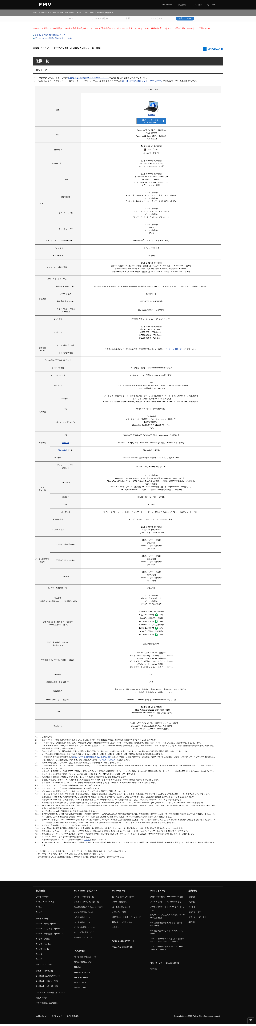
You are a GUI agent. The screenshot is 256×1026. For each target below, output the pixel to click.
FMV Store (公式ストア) (86, 890)
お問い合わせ (41, 1016)
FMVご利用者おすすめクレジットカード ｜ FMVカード (167, 924)
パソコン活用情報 (119, 902)
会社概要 (192, 897)
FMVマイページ (158, 890)
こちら (87, 840)
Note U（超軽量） (43, 939)
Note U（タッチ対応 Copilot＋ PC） (50, 929)
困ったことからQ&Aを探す (123, 897)
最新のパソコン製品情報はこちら (50, 35)
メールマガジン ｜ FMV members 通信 (165, 902)
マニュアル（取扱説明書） (123, 947)
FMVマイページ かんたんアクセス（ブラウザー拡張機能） (167, 916)
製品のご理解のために (83, 962)
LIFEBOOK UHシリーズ (85, 12)
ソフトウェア (156, 18)
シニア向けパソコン (82, 922)
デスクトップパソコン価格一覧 (86, 902)
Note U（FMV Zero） (44, 944)
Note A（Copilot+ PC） (45, 902)
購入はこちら (185, 18)
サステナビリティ (195, 912)
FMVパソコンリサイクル (122, 922)
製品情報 (182, 5)
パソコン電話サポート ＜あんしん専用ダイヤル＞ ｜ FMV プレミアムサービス (167, 940)
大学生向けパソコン (82, 917)
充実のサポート (80, 987)
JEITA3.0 (102, 760)
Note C (39, 954)
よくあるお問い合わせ (121, 907)
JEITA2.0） (112, 760)
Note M (39, 959)
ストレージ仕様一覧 (173, 349)
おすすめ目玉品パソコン (84, 912)
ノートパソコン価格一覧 (84, 897)
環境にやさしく (80, 982)
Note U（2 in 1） (43, 949)
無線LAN (65, 443)
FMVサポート (168, 5)
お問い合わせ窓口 (119, 912)
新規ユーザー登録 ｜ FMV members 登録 (166, 897)
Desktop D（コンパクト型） (47, 986)
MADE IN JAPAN (81, 977)
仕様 (128, 18)
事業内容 (192, 902)
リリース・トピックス (197, 917)
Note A (38, 907)
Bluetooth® (62, 450)
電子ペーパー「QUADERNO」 (165, 963)
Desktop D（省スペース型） (47, 981)
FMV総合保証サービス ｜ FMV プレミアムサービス (167, 932)
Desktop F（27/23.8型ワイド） (48, 976)
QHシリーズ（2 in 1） (45, 964)
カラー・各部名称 (99, 18)
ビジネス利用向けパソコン (85, 927)
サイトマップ (56, 1016)
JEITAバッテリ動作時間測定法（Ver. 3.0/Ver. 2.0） (92, 757)
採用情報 (192, 922)
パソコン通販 (196, 5)
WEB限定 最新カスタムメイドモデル (89, 907)
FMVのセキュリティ (82, 972)
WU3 (71, 19)
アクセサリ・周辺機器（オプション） (51, 993)
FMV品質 (77, 967)
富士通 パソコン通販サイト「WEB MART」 (88, 77)
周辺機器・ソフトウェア (84, 937)
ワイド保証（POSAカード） (85, 957)
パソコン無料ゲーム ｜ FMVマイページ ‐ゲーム (167, 908)
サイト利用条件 (72, 1016)
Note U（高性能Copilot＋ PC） (48, 924)
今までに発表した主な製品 (63, 12)
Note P (39, 912)
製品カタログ (41, 998)
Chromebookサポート (123, 941)
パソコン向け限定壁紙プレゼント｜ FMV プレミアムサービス (166, 948)
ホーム (35, 12)
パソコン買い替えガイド (84, 932)
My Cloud (211, 5)
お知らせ (115, 927)
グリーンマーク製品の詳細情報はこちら (53, 38)
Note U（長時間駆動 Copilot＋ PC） (50, 934)
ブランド (192, 907)
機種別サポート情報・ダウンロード (126, 917)
